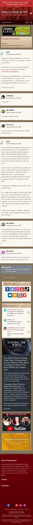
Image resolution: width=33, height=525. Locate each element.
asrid (5, 43)
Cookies (26, 509)
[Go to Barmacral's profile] (3, 126)
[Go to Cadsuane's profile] (3, 97)
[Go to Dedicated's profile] (5, 328)
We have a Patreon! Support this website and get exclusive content (15, 3)
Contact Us (20, 509)
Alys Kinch (9, 251)
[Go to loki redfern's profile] (3, 111)
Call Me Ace (11, 319)
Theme (6, 509)
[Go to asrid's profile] (3, 53)
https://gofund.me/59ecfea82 (16, 405)
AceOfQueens (11, 313)
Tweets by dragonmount (9, 482)
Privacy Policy (13, 509)
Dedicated (10, 334)
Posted (13, 54)
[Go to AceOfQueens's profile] (5, 310)
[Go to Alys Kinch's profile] (3, 252)
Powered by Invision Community (16, 512)
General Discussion (17, 45)
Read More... (8, 408)
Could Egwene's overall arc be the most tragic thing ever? (16, 330)
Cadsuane (9, 96)
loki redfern (10, 110)
